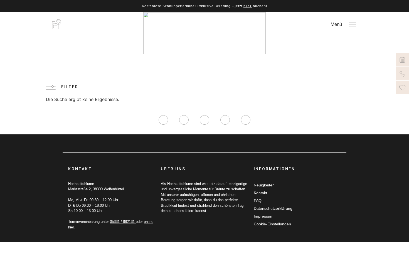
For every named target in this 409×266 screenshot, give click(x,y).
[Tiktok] (204, 120)
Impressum (264, 216)
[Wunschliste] (402, 87)
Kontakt (260, 193)
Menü (336, 24)
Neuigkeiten (264, 185)
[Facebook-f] (184, 120)
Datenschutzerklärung (273, 208)
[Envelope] (245, 120)
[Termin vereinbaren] (402, 59)
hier (247, 6)
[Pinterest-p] (225, 120)
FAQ (258, 200)
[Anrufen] (402, 73)
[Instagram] (163, 120)
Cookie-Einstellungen (272, 224)
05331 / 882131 (123, 222)
